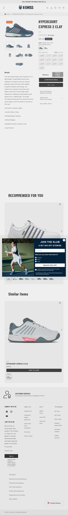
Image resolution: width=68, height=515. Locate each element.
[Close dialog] (64, 240)
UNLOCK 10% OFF (50, 265)
